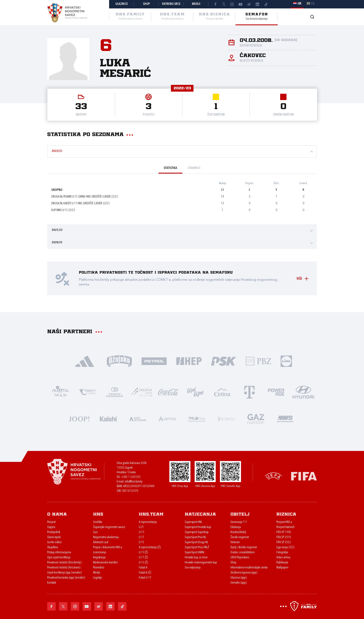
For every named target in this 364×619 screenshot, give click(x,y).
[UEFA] (273, 475)
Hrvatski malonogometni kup (201, 562)
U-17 (141, 537)
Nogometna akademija (106, 537)
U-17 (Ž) (143, 557)
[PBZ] (258, 361)
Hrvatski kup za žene (196, 557)
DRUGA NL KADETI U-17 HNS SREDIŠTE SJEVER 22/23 (80, 203)
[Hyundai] (303, 392)
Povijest (51, 522)
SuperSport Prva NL (195, 537)
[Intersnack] (195, 392)
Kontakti (51, 582)
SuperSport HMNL (195, 552)
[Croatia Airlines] (141, 392)
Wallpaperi (282, 567)
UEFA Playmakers (239, 557)
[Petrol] (154, 361)
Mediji (196, 4)
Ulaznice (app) (238, 577)
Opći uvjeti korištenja (58, 557)
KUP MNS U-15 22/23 (63, 210)
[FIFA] (304, 475)
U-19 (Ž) (143, 552)
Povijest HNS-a (284, 522)
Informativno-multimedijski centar (249, 567)
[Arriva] (167, 418)
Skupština (52, 547)
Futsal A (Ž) (145, 572)
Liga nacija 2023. (285, 547)
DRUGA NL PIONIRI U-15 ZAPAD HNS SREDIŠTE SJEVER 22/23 (84, 196)
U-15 (141, 542)
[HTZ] (60, 392)
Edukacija (235, 527)
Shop (146, 4)
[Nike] (84, 361)
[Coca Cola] (168, 392)
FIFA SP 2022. (283, 542)
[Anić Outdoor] (138, 418)
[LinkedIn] (257, 4)
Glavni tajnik (54, 537)
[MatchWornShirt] (285, 418)
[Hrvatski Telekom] (249, 392)
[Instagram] (232, 4)
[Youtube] (240, 4)
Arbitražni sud (100, 542)
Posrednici (98, 567)
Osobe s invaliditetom (242, 552)
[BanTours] (196, 418)
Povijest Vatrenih (285, 527)
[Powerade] (276, 392)
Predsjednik (53, 532)
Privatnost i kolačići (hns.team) (63, 567)
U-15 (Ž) (143, 562)
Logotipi (97, 577)
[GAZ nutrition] (255, 418)
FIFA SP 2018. (283, 537)
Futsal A (143, 567)
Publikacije (282, 562)
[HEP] (188, 361)
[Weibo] (249, 4)
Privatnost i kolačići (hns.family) (64, 562)
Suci (95, 532)
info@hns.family (133, 481)
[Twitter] (223, 4)
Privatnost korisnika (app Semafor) (66, 577)
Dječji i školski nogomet (243, 547)
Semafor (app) (238, 582)
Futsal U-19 (145, 577)
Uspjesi (51, 527)
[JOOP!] (79, 418)
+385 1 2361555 (131, 477)
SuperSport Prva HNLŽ (197, 547)
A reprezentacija (148, 522)
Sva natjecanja (193, 567)
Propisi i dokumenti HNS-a (107, 547)
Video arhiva (283, 557)
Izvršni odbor (54, 542)
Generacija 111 (238, 522)
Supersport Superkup (197, 532)
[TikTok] (266, 4)
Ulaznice (121, 4)
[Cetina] (222, 392)
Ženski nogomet (239, 537)
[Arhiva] (312, 16)
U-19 (141, 532)
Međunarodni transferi (105, 562)
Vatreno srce (171, 4)
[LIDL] (286, 361)
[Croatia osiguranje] (114, 392)
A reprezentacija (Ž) (150, 547)
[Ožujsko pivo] (119, 361)
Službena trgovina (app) (243, 572)
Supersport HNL (193, 522)
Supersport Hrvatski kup (198, 527)
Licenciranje (99, 552)
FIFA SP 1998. (283, 532)
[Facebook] (215, 4)
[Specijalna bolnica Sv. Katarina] (226, 418)
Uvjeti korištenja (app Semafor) (64, 572)
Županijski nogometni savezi (109, 527)
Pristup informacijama (59, 552)
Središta (97, 522)
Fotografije (282, 552)
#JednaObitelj (238, 532)
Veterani (235, 542)
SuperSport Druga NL (196, 542)
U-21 (141, 527)
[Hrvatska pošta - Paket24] (87, 392)
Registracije (99, 557)
